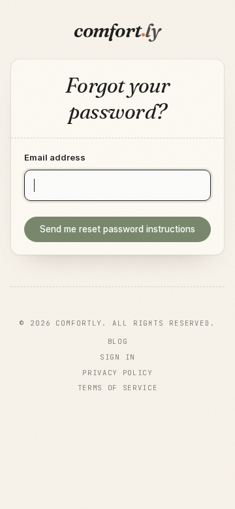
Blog (118, 341)
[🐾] (117, 414)
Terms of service (118, 387)
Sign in (117, 357)
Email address (55, 157)
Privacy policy (117, 372)
